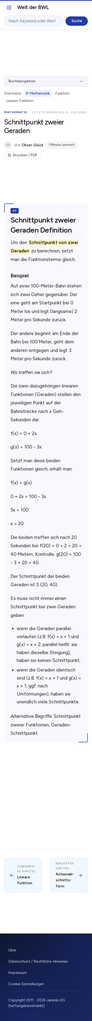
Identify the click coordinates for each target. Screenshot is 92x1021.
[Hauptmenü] (9, 7)
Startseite (12, 93)
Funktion (62, 93)
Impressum (17, 973)
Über (12, 950)
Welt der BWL (33, 7)
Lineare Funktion (19, 101)
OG (8, 145)
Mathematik (40, 93)
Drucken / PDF (25, 155)
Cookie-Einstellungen (26, 984)
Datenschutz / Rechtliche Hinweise (38, 961)
